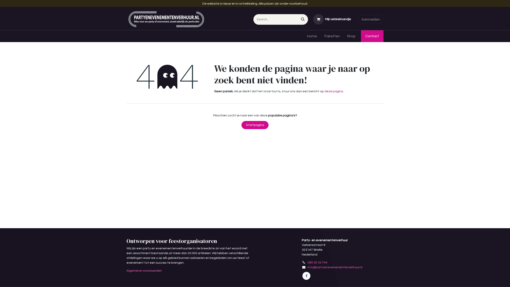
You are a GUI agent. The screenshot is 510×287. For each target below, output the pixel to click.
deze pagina (334, 91)
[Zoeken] (303, 19)
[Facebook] (306, 276)
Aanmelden (370, 19)
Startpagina (255, 125)
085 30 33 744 (317, 262)
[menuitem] (312, 36)
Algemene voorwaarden (144, 270)
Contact (372, 36)
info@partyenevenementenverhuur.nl (335, 267)
